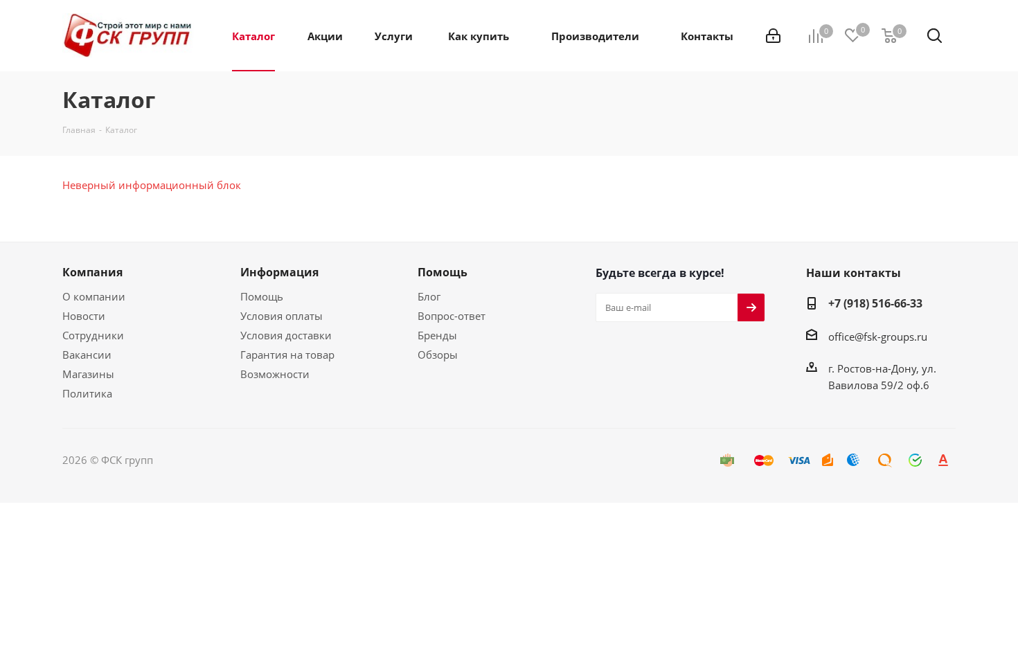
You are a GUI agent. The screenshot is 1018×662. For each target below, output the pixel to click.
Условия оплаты (281, 316)
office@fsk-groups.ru (877, 336)
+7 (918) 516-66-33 (875, 303)
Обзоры (438, 354)
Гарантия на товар (287, 354)
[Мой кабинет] (773, 36)
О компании (93, 296)
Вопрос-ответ (451, 316)
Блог (429, 296)
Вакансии (86, 354)
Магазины (88, 374)
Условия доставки (286, 335)
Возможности (275, 374)
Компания (92, 272)
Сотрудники (93, 335)
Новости (83, 316)
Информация (279, 272)
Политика (87, 393)
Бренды (437, 335)
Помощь (261, 296)
